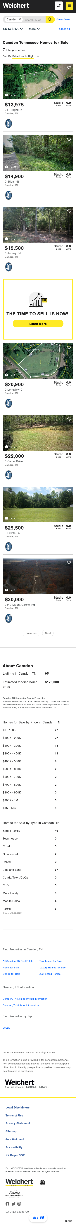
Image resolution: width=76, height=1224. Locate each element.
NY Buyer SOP (15, 1155)
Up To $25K (11, 29)
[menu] (69, 5)
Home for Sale (11, 967)
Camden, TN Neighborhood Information (25, 998)
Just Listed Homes (50, 973)
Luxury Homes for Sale (52, 967)
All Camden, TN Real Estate (18, 961)
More (32, 29)
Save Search (64, 19)
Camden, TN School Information (21, 1005)
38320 (6, 1027)
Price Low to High (23, 56)
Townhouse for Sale (50, 961)
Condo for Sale (11, 973)
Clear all (64, 29)
